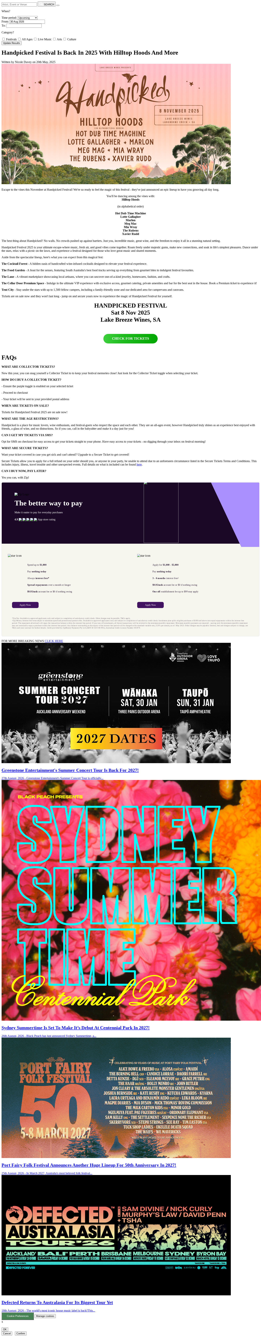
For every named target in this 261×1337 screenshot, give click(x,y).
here (139, 464)
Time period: (9, 17)
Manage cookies (45, 1316)
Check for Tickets (130, 338)
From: (5, 21)
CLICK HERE (54, 641)
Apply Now (25, 605)
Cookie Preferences (18, 1316)
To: (4, 25)
